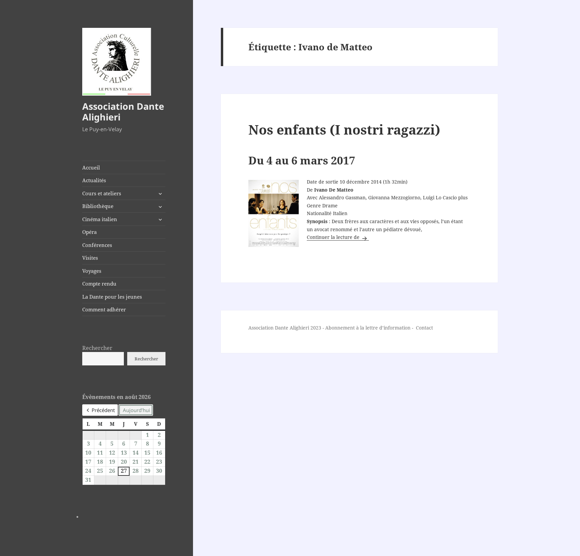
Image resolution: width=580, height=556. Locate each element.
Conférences (97, 245)
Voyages (91, 270)
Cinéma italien (99, 219)
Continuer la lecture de (338, 237)
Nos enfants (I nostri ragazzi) (344, 129)
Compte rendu (99, 283)
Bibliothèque (97, 206)
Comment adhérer (104, 309)
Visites (90, 257)
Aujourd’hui (136, 410)
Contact (424, 327)
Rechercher (97, 348)
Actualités (94, 180)
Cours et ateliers (101, 193)
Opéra (89, 232)
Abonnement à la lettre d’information (367, 327)
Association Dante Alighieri (123, 111)
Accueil (91, 167)
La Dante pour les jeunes (112, 296)
